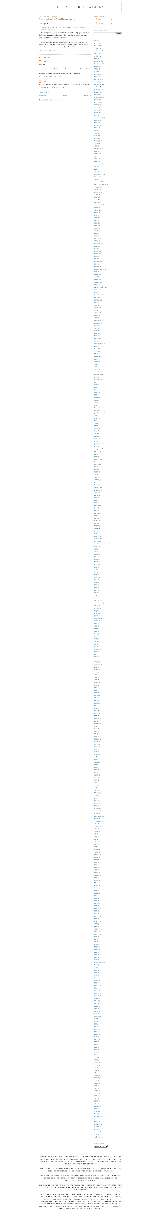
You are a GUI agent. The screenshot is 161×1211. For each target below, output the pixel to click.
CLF (95, 456)
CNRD (96, 66)
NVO (95, 1014)
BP (95, 454)
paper (96, 1121)
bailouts (96, 94)
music (96, 74)
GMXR (96, 77)
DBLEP (96, 893)
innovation (97, 295)
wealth (96, 819)
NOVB (96, 1011)
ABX (95, 829)
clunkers (96, 600)
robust (96, 670)
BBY (95, 498)
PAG (95, 1021)
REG (95, 220)
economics (97, 89)
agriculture (97, 320)
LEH (95, 523)
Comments (100, 23)
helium (96, 803)
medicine (97, 323)
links (95, 43)
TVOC (96, 785)
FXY (95, 716)
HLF (95, 952)
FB (95, 354)
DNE (95, 901)
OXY (95, 652)
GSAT (96, 942)
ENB (95, 708)
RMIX (96, 256)
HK (95, 721)
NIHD (96, 238)
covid (96, 605)
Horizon (96, 513)
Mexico (96, 582)
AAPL (96, 195)
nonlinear (97, 808)
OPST (96, 762)
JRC (95, 641)
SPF (95, 241)
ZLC (95, 1104)
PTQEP (96, 526)
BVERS (96, 849)
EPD (95, 302)
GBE (95, 146)
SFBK (96, 528)
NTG (95, 752)
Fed (95, 169)
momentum (97, 374)
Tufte (95, 788)
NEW (96, 392)
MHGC (96, 649)
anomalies (97, 372)
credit (96, 56)
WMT (96, 795)
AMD (96, 831)
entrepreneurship (99, 287)
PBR (95, 587)
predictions (97, 379)
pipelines (97, 490)
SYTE (96, 1060)
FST (95, 629)
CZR (95, 626)
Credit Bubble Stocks (80, 7)
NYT (95, 585)
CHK (95, 123)
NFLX (96, 207)
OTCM (96, 1019)
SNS (95, 1052)
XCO (95, 305)
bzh (95, 410)
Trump (96, 403)
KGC (95, 970)
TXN (95, 1080)
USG (95, 228)
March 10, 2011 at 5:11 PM (50, 76)
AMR (96, 492)
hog (95, 446)
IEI (95, 636)
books (96, 46)
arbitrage (96, 664)
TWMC (96, 1078)
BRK (95, 223)
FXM (95, 564)
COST (96, 621)
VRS (95, 790)
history (96, 292)
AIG (95, 552)
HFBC (96, 949)
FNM (95, 713)
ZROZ (96, 433)
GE (95, 467)
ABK (95, 675)
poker (96, 616)
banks (96, 338)
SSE (95, 1055)
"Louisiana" (97, 821)
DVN (95, 906)
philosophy (97, 261)
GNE (95, 937)
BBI (95, 315)
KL (95, 734)
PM (95, 264)
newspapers (97, 449)
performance (98, 174)
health (96, 667)
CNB (95, 867)
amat (95, 1109)
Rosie (96, 1044)
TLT (95, 69)
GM (95, 469)
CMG (96, 554)
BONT (96, 418)
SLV (95, 130)
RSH (95, 59)
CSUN (96, 885)
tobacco (96, 192)
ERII (95, 911)
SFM (95, 657)
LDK (95, 387)
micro (96, 251)
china (95, 53)
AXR (95, 680)
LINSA (96, 985)
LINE (96, 284)
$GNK (96, 672)
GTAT (96, 944)
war (95, 328)
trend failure (98, 816)
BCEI (96, 279)
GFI (95, 924)
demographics (98, 344)
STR (95, 780)
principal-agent (98, 413)
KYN (95, 975)
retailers (96, 541)
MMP (96, 359)
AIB (95, 549)
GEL (95, 631)
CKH (95, 862)
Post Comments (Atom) (54, 100)
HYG (95, 960)
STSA (96, 1057)
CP (42, 61)
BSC (95, 688)
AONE (96, 143)
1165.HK (97, 824)
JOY (95, 967)
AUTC (96, 842)
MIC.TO (96, 993)
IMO (95, 518)
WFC (96, 1093)
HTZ (95, 726)
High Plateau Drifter (100, 184)
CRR (95, 877)
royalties (96, 1127)
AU (95, 839)
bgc (95, 800)
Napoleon (97, 1016)
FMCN (96, 916)
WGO (96, 231)
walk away (97, 1137)
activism (96, 482)
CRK (95, 623)
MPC (95, 744)
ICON (96, 567)
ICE (95, 634)
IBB (95, 516)
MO (95, 236)
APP (95, 836)
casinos (96, 436)
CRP (95, 693)
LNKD (96, 426)
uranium (96, 1132)
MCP (95, 128)
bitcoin (96, 485)
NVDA (96, 754)
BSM (95, 847)
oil (95, 71)
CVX (95, 557)
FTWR (96, 921)
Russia (96, 274)
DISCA (96, 898)
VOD (95, 367)
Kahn (95, 978)
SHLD (96, 213)
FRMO (96, 464)
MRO (95, 428)
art (95, 798)
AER (95, 677)
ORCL (96, 765)
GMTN (96, 934)
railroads (96, 539)
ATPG (96, 351)
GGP (95, 926)
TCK (95, 1070)
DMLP (96, 421)
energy (96, 154)
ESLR (96, 138)
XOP (95, 1096)
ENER (96, 215)
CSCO (96, 880)
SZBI (96, 1062)
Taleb (95, 431)
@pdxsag (97, 164)
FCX (95, 913)
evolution (97, 608)
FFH (95, 711)
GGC (95, 161)
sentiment (97, 51)
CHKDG (96, 282)
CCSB (96, 857)
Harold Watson (98, 962)
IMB (95, 729)
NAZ (95, 749)
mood (96, 277)
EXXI (96, 125)
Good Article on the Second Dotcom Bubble (57, 19)
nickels (96, 536)
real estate (97, 102)
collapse (96, 190)
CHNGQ (96, 860)
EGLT (96, 559)
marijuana (97, 1116)
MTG (95, 747)
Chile (95, 698)
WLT (95, 107)
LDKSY (96, 739)
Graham (96, 505)
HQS (95, 957)
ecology (96, 1111)
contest (96, 290)
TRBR (96, 1075)
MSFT (96, 390)
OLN (95, 318)
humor (96, 113)
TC (95, 1068)
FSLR (96, 562)
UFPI (96, 1083)
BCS (95, 685)
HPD (95, 955)
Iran (95, 965)
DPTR (96, 903)
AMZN (96, 313)
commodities (98, 118)
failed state (97, 64)
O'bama (96, 187)
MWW (96, 998)
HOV (95, 202)
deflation (96, 166)
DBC (95, 890)
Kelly (95, 980)
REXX (96, 1039)
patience (96, 120)
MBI (95, 580)
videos (96, 179)
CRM (96, 872)
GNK (95, 159)
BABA (96, 682)
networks (97, 613)
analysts (96, 87)
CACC (96, 852)
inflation (96, 92)
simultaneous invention (101, 544)
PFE (95, 1024)
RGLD (96, 472)
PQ (95, 772)
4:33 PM (54, 50)
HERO (96, 947)
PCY (95, 590)
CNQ (95, 333)
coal (95, 197)
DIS (95, 896)
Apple (96, 844)
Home (65, 96)
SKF (95, 1047)
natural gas (97, 84)
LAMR (96, 521)
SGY (95, 777)
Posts (99, 19)
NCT (95, 1003)
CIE (95, 382)
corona (96, 308)
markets (96, 110)
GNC (95, 503)
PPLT (96, 654)
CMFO (96, 865)
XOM (95, 369)
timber (96, 1129)
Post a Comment (44, 92)
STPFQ (96, 141)
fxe (95, 248)
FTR (95, 336)
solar (95, 200)
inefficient (97, 243)
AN (95, 834)
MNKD (96, 996)
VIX (95, 364)
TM (95, 1073)
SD (95, 593)
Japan (96, 423)
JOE (95, 569)
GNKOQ (96, 718)
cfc (95, 341)
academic (97, 82)
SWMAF (97, 531)
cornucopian (98, 603)
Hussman (97, 148)
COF (95, 690)
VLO (95, 477)
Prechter (96, 267)
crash (95, 438)
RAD (95, 1037)
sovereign (97, 618)
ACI (95, 246)
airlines (96, 1106)
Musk (96, 1001)
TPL (95, 474)
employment (98, 205)
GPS (95, 939)
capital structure (99, 269)
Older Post (87, 96)
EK (95, 706)
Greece (96, 210)
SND (95, 1050)
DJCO (96, 703)
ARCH (96, 495)
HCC (95, 508)
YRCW (96, 480)
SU (95, 259)
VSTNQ (96, 1091)
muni (95, 377)
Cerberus (97, 695)
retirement (97, 1124)
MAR (96, 577)
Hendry (96, 385)
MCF (95, 991)
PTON (96, 1029)
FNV (95, 919)
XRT (95, 1098)
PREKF (96, 397)
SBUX (96, 775)
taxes (95, 349)
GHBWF (96, 929)
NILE (96, 1006)
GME (95, 931)
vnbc (95, 1134)
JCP (95, 639)
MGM (96, 105)
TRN (95, 783)
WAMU (96, 793)
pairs (95, 297)
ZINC (96, 1101)
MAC (95, 988)
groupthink (97, 97)
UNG (95, 1085)
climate (96, 598)
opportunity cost (99, 1119)
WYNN (96, 662)
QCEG (96, 1034)
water (95, 546)
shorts (96, 326)
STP (95, 48)
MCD (96, 741)
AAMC (96, 826)
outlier (96, 813)
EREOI (96, 908)
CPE (95, 233)
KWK (96, 572)
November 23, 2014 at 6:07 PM (51, 87)
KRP (95, 973)
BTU (95, 136)
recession (97, 79)
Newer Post (42, 96)
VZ (95, 659)
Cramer (96, 700)
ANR (95, 415)
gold (95, 310)
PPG (95, 770)
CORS (96, 500)
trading (96, 100)
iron (95, 533)
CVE (95, 272)
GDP (95, 218)
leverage (96, 806)
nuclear (96, 811)
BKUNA (96, 300)
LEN (95, 575)
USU (95, 405)
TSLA (96, 133)
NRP (95, 395)
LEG (95, 983)
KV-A (96, 177)
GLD (95, 225)
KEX (95, 731)
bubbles (96, 61)
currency (96, 487)
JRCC (96, 171)
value (95, 156)
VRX (95, 1088)
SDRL (96, 361)
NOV (95, 1008)
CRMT (96, 875)
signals (96, 451)
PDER (96, 767)
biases (96, 408)
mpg (95, 611)
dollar (96, 441)
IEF (95, 115)
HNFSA (96, 723)
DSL (95, 151)
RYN (95, 1042)
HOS (95, 510)
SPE (95, 400)
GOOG (96, 356)
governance (97, 444)
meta (95, 346)
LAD (95, 736)
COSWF (96, 459)
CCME (96, 854)
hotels (96, 1114)
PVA (95, 1032)
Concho (96, 888)
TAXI (96, 1065)
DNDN (96, 254)
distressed (97, 182)
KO (95, 644)
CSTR (96, 883)
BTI (95, 331)
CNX (95, 870)
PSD (95, 1026)
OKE (95, 759)
